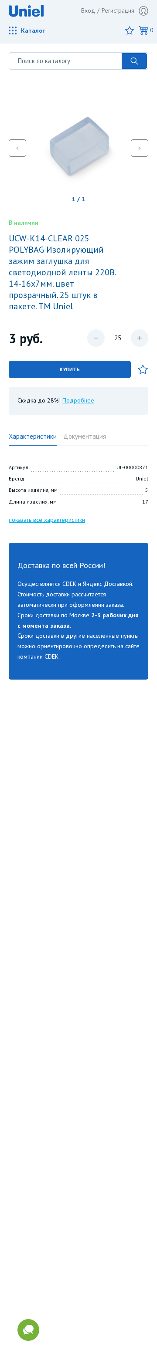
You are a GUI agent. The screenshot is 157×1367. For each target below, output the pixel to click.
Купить (70, 369)
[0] (143, 30)
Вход (88, 10)
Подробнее (78, 400)
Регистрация (118, 10)
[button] (17, 148)
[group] (78, 148)
